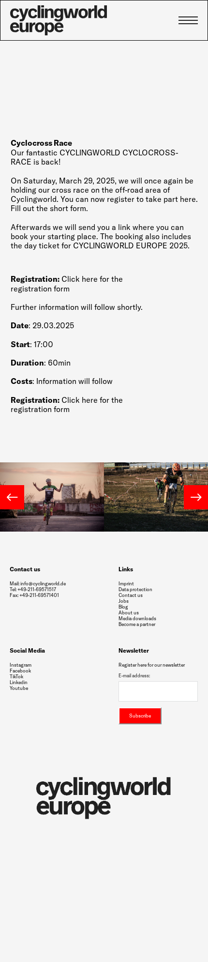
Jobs (124, 601)
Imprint (126, 583)
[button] (12, 497)
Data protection (135, 589)
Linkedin (19, 683)
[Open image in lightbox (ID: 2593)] (52, 496)
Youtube (19, 688)
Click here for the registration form (67, 283)
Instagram (20, 665)
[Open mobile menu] (188, 20)
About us (129, 613)
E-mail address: (134, 676)
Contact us (131, 595)
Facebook (20, 671)
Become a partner (137, 624)
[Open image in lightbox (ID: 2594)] (156, 496)
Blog (123, 607)
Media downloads (137, 619)
